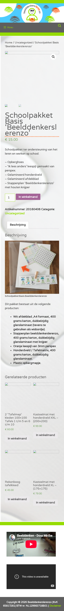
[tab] (18, 225)
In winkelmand (28, 197)
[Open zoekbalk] (59, 26)
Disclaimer (55, 605)
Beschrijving (18, 224)
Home (8, 42)
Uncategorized (23, 42)
